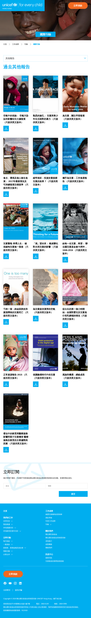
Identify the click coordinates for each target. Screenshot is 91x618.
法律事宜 (6, 590)
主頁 (5, 44)
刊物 (26, 44)
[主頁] (22, 5)
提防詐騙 (18, 590)
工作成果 (15, 44)
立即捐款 (77, 5)
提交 (73, 494)
